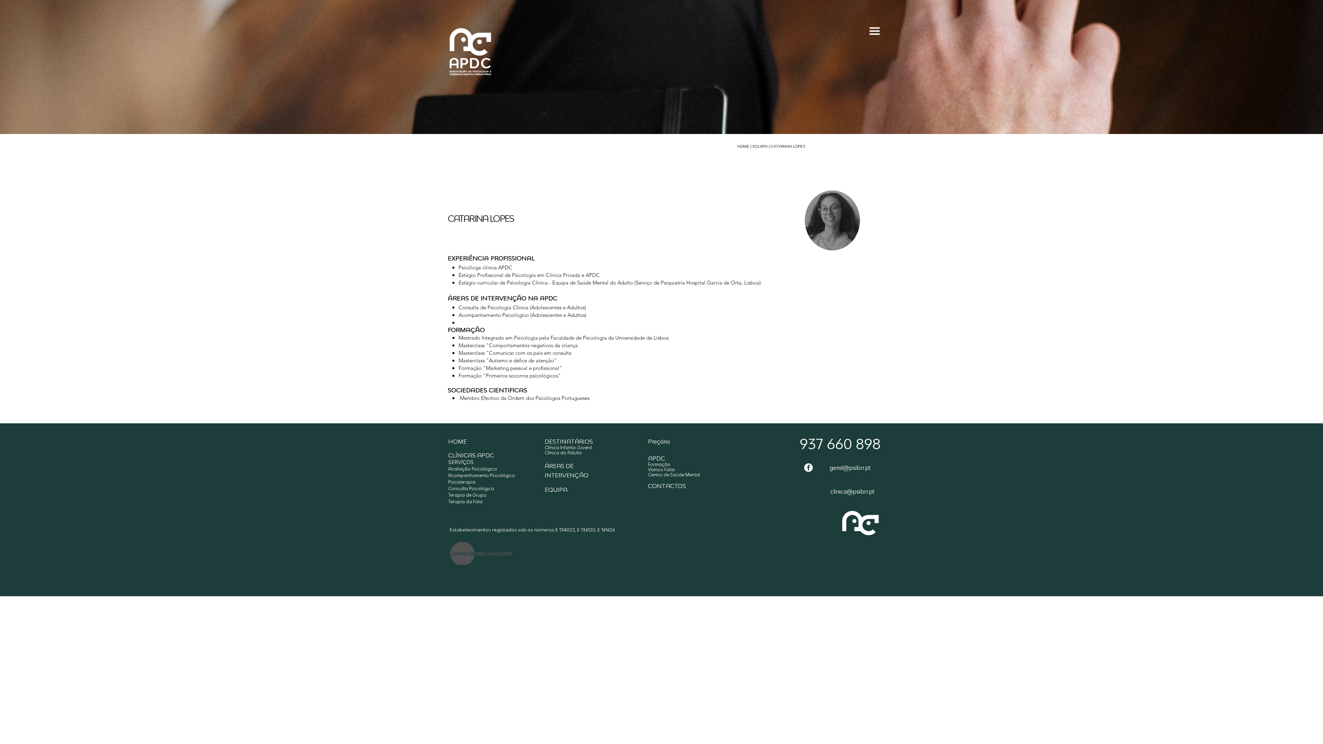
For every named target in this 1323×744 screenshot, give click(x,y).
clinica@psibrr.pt (852, 491)
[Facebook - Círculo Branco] (808, 467)
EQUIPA (760, 146)
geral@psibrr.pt (850, 467)
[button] (874, 40)
